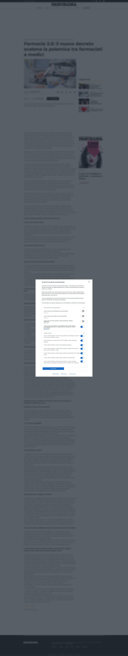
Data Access (64, 373)
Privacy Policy (72, 373)
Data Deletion (55, 373)
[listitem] (64, 308)
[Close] (89, 282)
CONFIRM (53, 368)
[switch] (82, 311)
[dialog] (64, 328)
